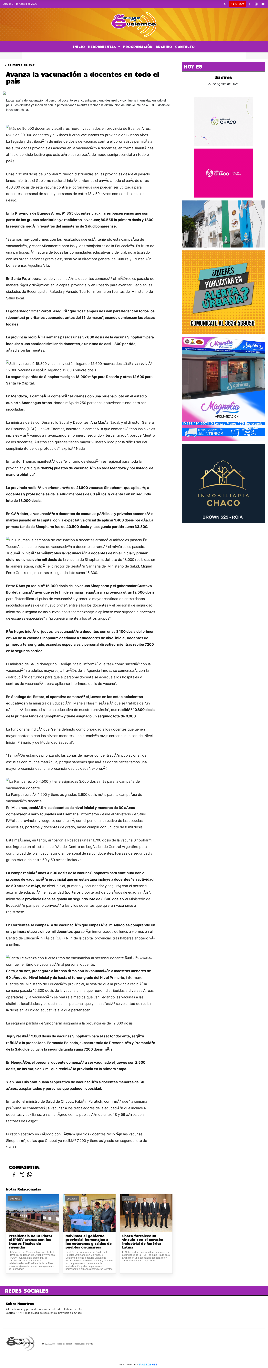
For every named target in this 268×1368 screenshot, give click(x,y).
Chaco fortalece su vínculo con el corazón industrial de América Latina (142, 1241)
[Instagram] (256, 4)
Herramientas (102, 47)
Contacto (185, 47)
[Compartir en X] (22, 1175)
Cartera (96, 55)
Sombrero (153, 55)
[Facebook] (249, 4)
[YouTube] (263, 4)
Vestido (115, 55)
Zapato (133, 55)
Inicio (79, 47)
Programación (138, 47)
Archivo (164, 47)
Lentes (172, 55)
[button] (225, 4)
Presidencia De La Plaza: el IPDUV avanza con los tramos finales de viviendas (30, 1241)
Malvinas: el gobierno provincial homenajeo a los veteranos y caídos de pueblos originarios (89, 1241)
